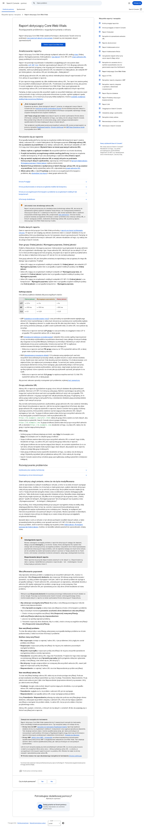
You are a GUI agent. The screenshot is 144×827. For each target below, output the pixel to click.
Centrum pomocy (8, 9)
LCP (29, 65)
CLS (36, 65)
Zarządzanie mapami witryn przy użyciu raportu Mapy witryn (112, 57)
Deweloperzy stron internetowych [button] (31, 475)
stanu (76, 55)
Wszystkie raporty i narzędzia (109, 19)
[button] (3, 3)
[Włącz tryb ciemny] (63, 823)
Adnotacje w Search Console (111, 126)
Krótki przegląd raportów (110, 23)
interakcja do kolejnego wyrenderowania (38, 337)
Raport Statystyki (108, 32)
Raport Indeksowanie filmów (111, 51)
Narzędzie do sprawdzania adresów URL (113, 37)
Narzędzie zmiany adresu (110, 117)
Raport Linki (106, 104)
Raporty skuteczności (109, 43)
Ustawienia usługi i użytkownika (112, 113)
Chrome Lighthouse (57, 127)
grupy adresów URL (79, 57)
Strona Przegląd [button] (24, 182)
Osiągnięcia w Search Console (112, 108)
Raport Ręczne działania (110, 93)
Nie (52, 781)
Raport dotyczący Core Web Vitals (114, 71)
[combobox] (69, 3)
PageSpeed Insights (43, 127)
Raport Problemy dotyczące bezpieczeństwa (111, 99)
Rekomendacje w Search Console (113, 121)
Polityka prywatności (23, 823)
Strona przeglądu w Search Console (114, 28)
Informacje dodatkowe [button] (27, 199)
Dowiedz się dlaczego (72, 735)
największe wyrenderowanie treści (36, 319)
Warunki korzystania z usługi (38, 823)
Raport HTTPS (106, 76)
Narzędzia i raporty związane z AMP (113, 80)
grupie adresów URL (73, 168)
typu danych (55, 57)
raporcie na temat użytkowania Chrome (48, 108)
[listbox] (54, 823)
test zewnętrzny (64, 215)
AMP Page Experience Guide (75, 127)
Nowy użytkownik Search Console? (111, 143)
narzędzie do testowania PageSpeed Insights (52, 727)
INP (33, 65)
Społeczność (21, 9)
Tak (42, 781)
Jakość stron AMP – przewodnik (41, 737)
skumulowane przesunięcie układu (36, 355)
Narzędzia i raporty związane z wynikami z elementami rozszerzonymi (111, 87)
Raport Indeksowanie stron (111, 47)
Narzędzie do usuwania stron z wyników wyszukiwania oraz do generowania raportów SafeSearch (113, 65)
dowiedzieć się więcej (39, 173)
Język (51, 820)
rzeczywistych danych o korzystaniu (40, 38)
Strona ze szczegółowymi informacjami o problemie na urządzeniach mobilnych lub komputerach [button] (48, 193)
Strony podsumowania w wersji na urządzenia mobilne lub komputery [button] (43, 187)
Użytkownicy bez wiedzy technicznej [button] (31, 470)
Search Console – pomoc (17, 3)
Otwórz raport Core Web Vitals (53, 44)
